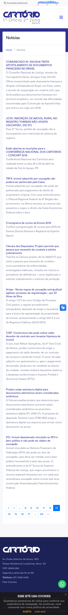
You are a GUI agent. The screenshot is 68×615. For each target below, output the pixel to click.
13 (56, 508)
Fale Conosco (9, 582)
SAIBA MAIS (40, 612)
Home (9, 50)
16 (22, 514)
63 (41, 514)
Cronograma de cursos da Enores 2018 (28, 223)
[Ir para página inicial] (21, 17)
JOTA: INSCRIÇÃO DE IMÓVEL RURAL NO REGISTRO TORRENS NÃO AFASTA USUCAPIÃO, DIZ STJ (31, 122)
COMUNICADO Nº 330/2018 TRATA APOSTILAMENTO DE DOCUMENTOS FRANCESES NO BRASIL (29, 65)
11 (44, 508)
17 (29, 514)
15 (16, 514)
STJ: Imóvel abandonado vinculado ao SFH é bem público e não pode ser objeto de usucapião (32, 441)
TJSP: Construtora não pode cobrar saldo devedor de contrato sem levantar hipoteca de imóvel (33, 336)
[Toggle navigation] (61, 17)
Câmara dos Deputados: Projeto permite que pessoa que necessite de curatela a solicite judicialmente (32, 249)
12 (50, 508)
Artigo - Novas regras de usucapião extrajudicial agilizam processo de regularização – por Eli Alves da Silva (34, 293)
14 (9, 514)
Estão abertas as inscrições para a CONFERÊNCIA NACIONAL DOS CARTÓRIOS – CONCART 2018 (33, 152)
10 (37, 508)
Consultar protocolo (17, 3)
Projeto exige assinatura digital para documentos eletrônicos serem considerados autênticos (32, 393)
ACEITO (27, 612)
